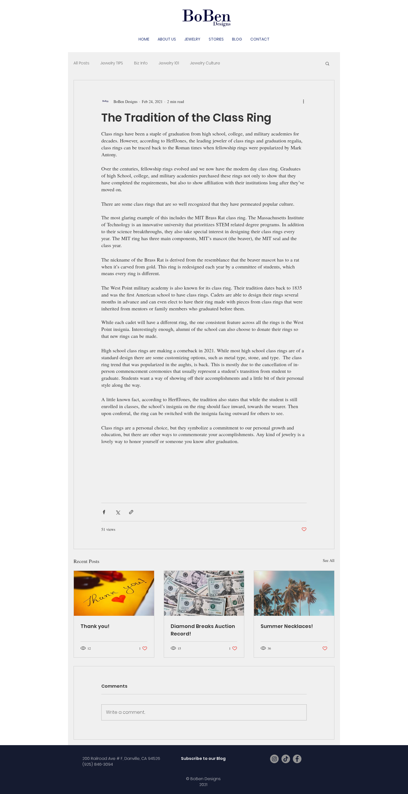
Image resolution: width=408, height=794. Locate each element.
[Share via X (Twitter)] (117, 512)
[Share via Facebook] (104, 512)
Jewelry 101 (169, 63)
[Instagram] (274, 759)
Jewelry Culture (205, 63)
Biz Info (141, 63)
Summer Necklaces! (287, 626)
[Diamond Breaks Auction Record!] (204, 593)
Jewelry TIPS (111, 63)
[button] (327, 63)
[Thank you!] (114, 593)
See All (328, 560)
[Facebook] (297, 759)
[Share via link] (131, 512)
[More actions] (303, 101)
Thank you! (94, 626)
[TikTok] (285, 759)
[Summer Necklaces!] (294, 593)
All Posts (81, 63)
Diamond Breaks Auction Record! (203, 630)
